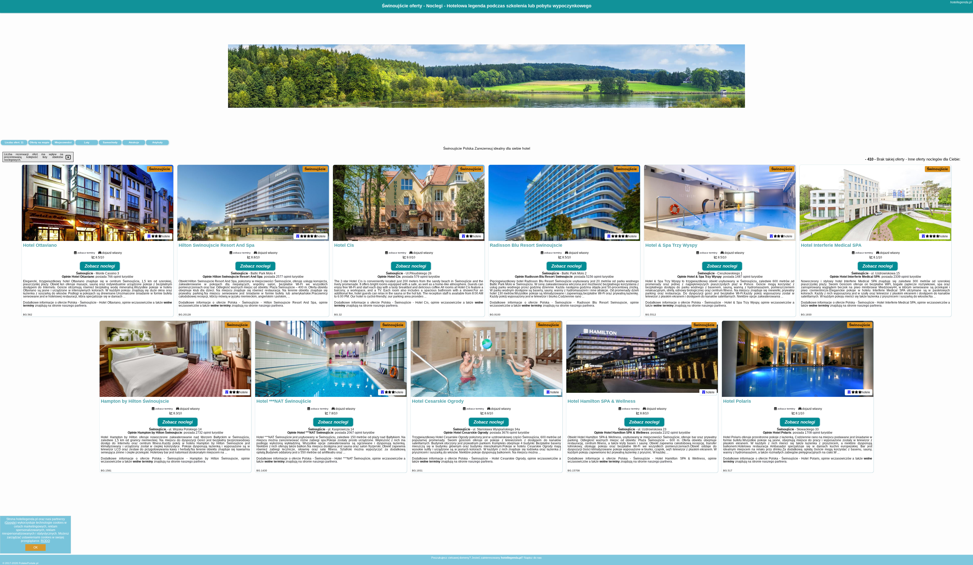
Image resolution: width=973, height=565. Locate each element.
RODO (45, 541)
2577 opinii (283, 276)
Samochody (110, 142)
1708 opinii (812, 432)
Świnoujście (159, 169)
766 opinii (114, 276)
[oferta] (149, 236)
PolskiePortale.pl (28, 563)
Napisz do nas (533, 557)
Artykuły (157, 142)
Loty (86, 142)
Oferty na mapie (39, 142)
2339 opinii (901, 276)
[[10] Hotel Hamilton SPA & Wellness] (642, 359)
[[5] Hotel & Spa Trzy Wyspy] (720, 203)
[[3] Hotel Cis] (408, 203)
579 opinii (421, 276)
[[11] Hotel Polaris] (797, 359)
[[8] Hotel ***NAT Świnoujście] (331, 359)
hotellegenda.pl (961, 2)
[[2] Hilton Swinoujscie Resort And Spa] (253, 203)
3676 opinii (509, 432)
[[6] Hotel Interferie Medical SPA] (875, 203)
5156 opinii (594, 276)
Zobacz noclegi (100, 266)
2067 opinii (354, 432)
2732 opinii (203, 432)
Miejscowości (63, 142)
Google (11, 522)
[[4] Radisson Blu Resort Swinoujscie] (564, 203)
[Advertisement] (486, 517)
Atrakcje (134, 142)
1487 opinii (743, 276)
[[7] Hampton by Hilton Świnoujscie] (175, 359)
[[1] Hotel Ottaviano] (97, 203)
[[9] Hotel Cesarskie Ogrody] (486, 359)
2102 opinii (670, 432)
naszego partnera (74, 305)
